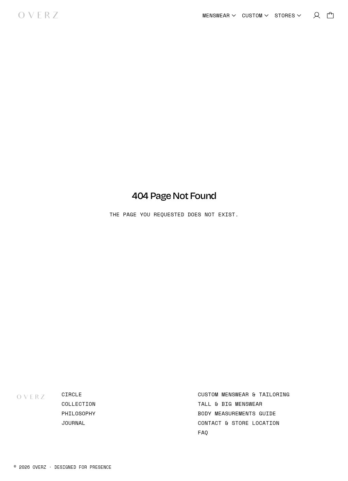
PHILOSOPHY (78, 413)
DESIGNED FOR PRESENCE (82, 467)
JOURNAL (73, 423)
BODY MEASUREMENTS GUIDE (237, 413)
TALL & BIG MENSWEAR (230, 404)
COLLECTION (78, 404)
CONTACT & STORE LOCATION (238, 423)
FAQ (203, 432)
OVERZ (39, 467)
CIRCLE (72, 394)
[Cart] (330, 15)
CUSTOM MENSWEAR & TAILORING (244, 394)
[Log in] (317, 15)
